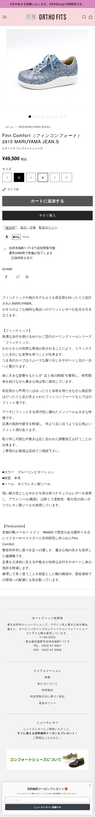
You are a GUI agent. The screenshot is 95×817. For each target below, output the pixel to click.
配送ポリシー (48, 227)
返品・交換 (28, 227)
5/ (66, 177)
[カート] (90, 17)
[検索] (83, 17)
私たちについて (48, 683)
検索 (47, 677)
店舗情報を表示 (22, 257)
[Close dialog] (90, 785)
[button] (29, 116)
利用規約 (47, 690)
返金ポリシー (47, 703)
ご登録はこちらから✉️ (47, 737)
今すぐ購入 (47, 215)
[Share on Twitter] (18, 276)
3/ (19, 177)
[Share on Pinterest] (27, 276)
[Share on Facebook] (7, 276)
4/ (43, 177)
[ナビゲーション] (4, 17)
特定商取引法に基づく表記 (47, 696)
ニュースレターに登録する (47, 807)
